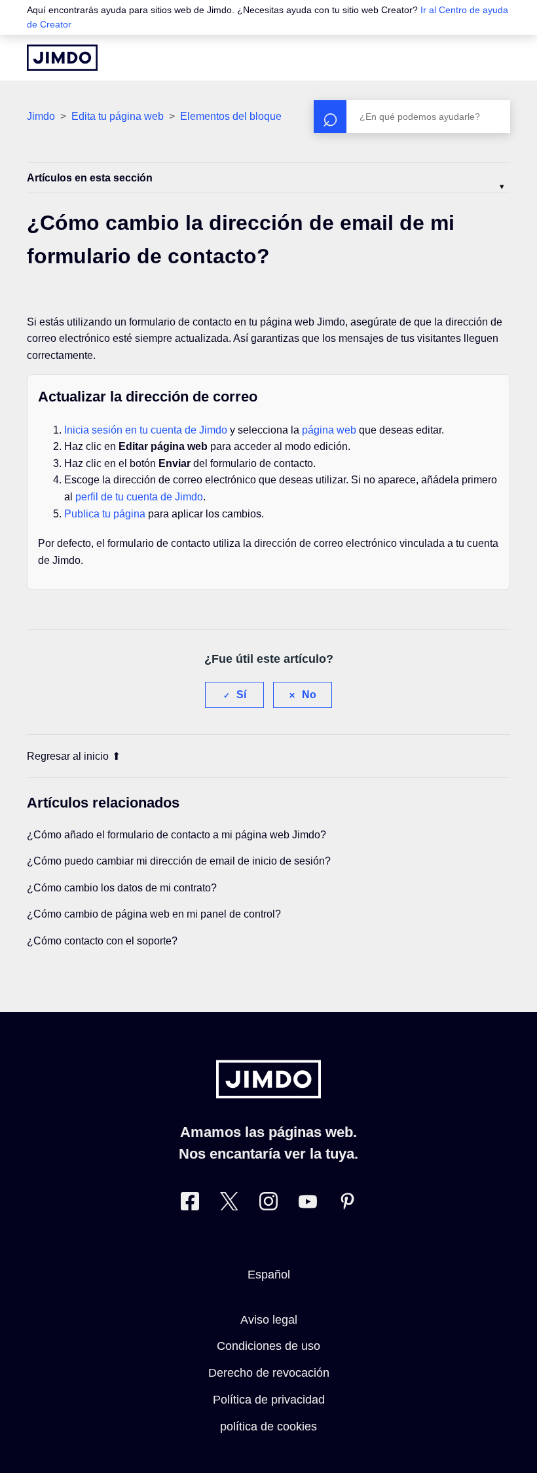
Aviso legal (268, 1319)
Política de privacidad (269, 1399)
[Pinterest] (347, 1204)
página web (329, 430)
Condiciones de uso (268, 1345)
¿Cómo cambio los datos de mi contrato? (122, 887)
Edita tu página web (117, 116)
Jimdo (41, 116)
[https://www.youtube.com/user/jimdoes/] (308, 1204)
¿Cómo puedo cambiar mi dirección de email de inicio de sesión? (179, 861)
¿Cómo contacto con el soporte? (102, 940)
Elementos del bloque (231, 116)
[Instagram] (268, 1204)
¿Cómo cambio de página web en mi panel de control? (154, 914)
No (309, 694)
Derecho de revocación (268, 1372)
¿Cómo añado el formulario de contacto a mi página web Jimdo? (176, 834)
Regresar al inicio (68, 756)
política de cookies (268, 1426)
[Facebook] (190, 1204)
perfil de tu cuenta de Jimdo (139, 496)
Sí (241, 694)
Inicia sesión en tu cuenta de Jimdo (145, 430)
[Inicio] (62, 58)
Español (269, 1274)
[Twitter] (229, 1204)
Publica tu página (104, 513)
